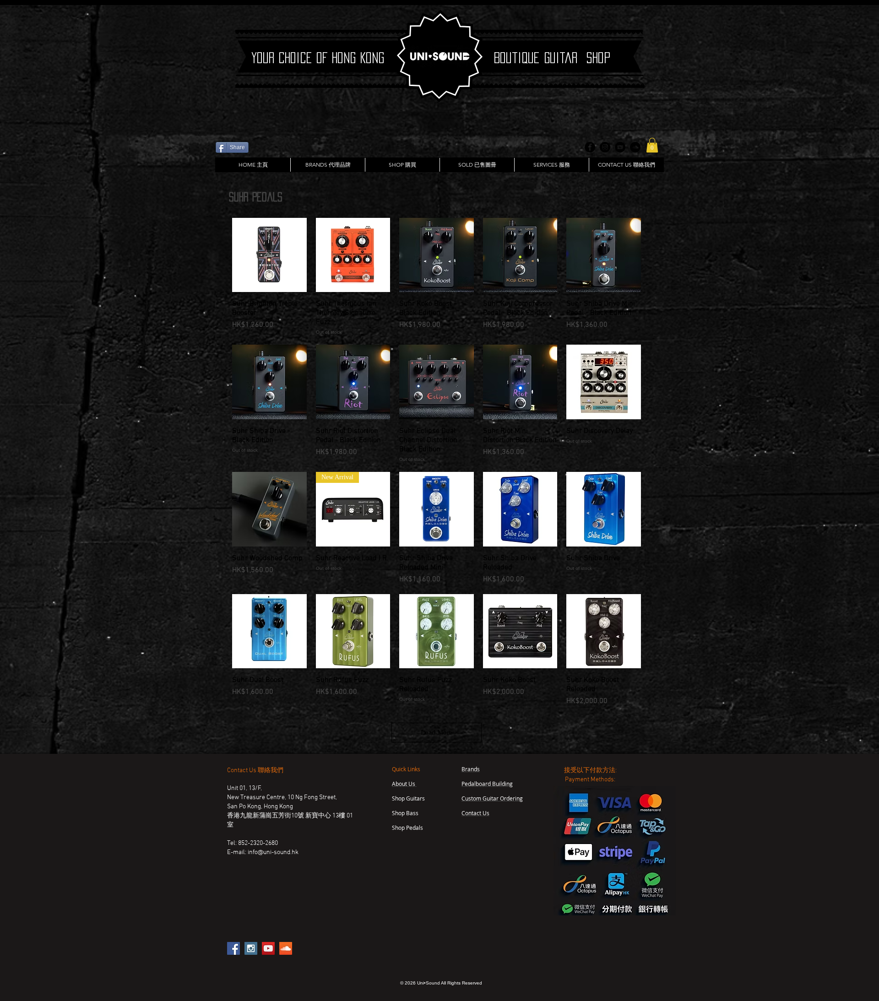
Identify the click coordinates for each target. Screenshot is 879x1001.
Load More (436, 732)
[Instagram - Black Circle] (605, 147)
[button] (652, 145)
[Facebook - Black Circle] (590, 147)
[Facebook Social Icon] (233, 948)
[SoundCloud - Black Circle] (635, 147)
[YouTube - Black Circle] (620, 147)
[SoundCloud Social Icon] (285, 948)
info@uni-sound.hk (273, 852)
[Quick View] (269, 255)
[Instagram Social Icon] (250, 948)
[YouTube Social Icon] (268, 948)
